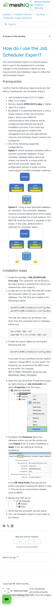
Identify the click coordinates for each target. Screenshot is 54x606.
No (34, 542)
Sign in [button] (32, 6)
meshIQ (7, 14)
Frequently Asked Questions (17, 17)
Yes (19, 542)
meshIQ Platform (23, 14)
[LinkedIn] (12, 526)
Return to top (9, 557)
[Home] (16, 4)
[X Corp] (8, 526)
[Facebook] (4, 526)
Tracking (40, 14)
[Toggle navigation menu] (30, 1)
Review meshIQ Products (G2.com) (42, 4)
